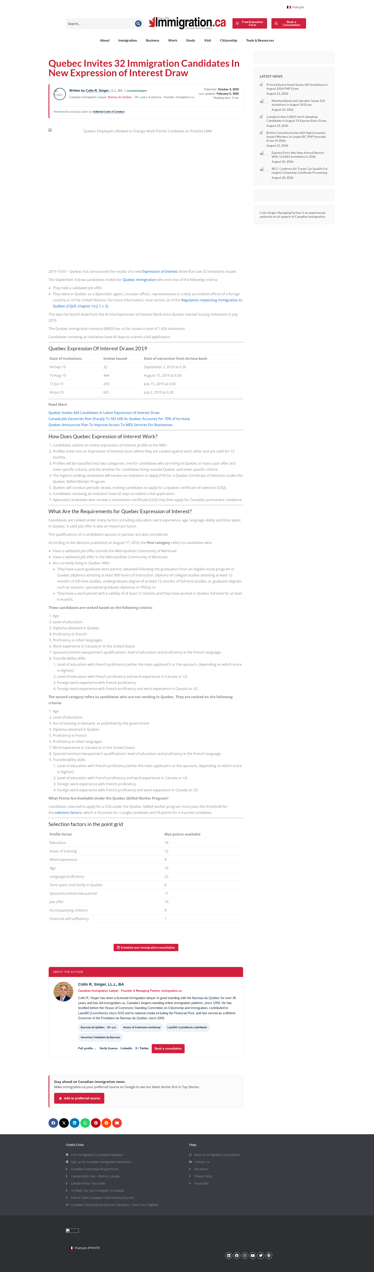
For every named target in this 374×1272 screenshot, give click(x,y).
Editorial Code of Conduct (109, 111)
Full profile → (87, 1048)
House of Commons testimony (142, 1027)
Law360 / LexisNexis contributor (187, 1027)
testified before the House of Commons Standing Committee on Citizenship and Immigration (142, 1008)
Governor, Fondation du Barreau (100, 1037)
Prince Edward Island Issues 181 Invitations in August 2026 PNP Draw (297, 86)
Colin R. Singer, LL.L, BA (101, 984)
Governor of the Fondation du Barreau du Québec (113, 1018)
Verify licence (109, 1048)
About (105, 40)
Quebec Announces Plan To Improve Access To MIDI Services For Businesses (110, 424)
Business (152, 40)
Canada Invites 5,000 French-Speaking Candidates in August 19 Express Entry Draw (296, 118)
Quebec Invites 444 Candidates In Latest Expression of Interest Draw (103, 412)
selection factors (68, 812)
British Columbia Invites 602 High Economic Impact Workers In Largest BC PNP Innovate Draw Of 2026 (296, 136)
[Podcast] (268, 1255)
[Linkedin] (228, 1255)
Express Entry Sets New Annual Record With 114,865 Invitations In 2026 (298, 154)
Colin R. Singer (97, 90)
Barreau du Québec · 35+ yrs (98, 1027)
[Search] (138, 23)
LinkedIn (126, 1048)
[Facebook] (236, 1255)
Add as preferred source (82, 1098)
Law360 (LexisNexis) (93, 1013)
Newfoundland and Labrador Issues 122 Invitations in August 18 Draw (298, 102)
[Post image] (261, 84)
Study (190, 40)
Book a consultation (168, 1048)
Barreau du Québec (120, 97)
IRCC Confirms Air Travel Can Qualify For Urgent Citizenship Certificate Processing (300, 170)
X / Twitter (142, 1048)
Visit (207, 40)
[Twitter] (260, 1255)
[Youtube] (252, 1255)
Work (172, 40)
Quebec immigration (139, 279)
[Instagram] (244, 1255)
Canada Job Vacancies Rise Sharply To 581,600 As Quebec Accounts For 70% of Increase (119, 418)
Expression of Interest (160, 271)
